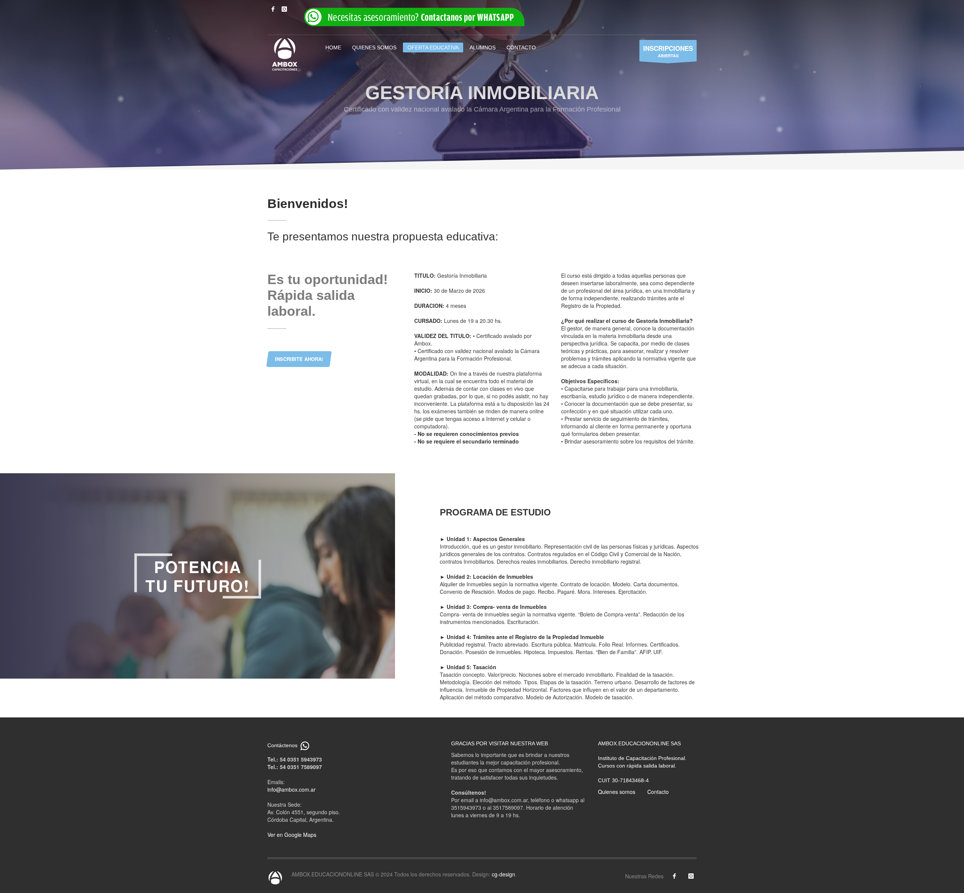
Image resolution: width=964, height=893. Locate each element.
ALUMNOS (483, 47)
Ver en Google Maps (291, 834)
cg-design (503, 874)
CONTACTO (521, 47)
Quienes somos (616, 791)
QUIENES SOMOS (374, 47)
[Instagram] (284, 9)
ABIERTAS (668, 51)
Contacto (658, 791)
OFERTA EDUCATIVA (433, 47)
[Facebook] (273, 9)
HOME (333, 47)
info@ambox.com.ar (291, 789)
